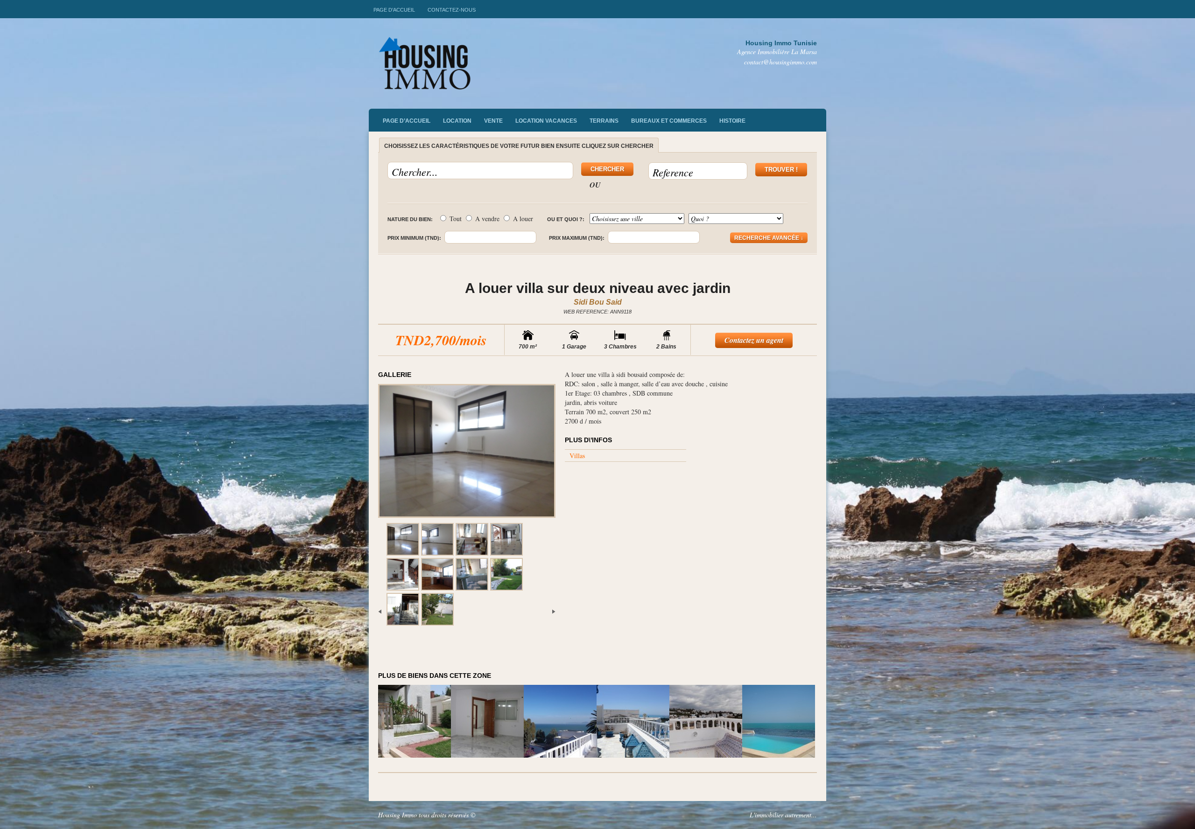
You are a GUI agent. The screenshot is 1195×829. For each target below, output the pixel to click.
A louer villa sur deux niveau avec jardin (598, 288)
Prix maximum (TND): (577, 238)
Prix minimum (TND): (414, 238)
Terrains (604, 121)
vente (493, 121)
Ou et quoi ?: (565, 219)
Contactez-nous (452, 10)
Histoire (732, 121)
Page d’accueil (394, 10)
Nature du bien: (410, 219)
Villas (577, 455)
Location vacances (546, 121)
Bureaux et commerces (669, 121)
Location (457, 121)
